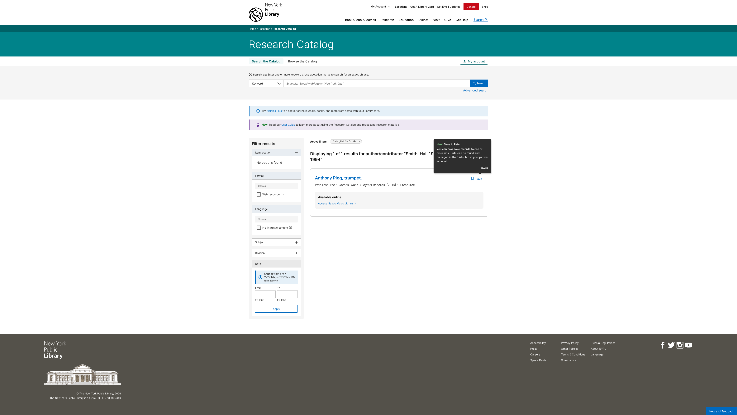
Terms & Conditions (573, 354)
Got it (484, 168)
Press (533, 348)
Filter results (263, 143)
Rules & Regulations (603, 342)
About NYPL (598, 348)
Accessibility (538, 342)
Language (597, 354)
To (278, 288)
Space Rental (538, 360)
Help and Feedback (721, 411)
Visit (436, 20)
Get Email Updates (448, 6)
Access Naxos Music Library (336, 203)
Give (447, 20)
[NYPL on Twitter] (671, 345)
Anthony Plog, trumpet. (338, 177)
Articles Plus (274, 110)
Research (387, 20)
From (258, 288)
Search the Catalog (266, 61)
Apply (276, 308)
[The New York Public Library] (265, 12)
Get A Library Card (422, 6)
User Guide (288, 124)
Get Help (462, 20)
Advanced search (475, 90)
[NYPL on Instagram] (680, 345)
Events (423, 20)
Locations (401, 6)
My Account (378, 6)
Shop (485, 6)
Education (406, 20)
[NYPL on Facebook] (662, 345)
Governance (568, 360)
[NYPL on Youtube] (688, 345)
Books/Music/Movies (360, 20)
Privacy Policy (570, 342)
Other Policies (569, 348)
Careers (535, 354)
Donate (471, 6)
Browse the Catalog (302, 61)
